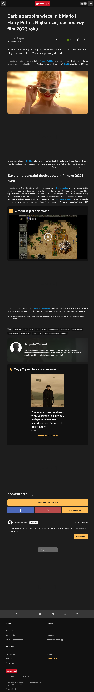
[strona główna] (43, 3)
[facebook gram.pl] (28, 614)
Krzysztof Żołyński (16, 38)
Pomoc (50, 631)
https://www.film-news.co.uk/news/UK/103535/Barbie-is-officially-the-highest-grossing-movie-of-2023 (50, 317)
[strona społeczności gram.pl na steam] (65, 614)
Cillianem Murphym (64, 199)
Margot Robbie (46, 61)
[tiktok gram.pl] (16, 614)
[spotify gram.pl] (53, 614)
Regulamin (10, 635)
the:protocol (52, 658)
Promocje (10, 663)
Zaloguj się (77, 510)
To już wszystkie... (48, 550)
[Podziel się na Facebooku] (77, 39)
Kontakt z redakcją (55, 639)
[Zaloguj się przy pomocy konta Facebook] (20, 510)
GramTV (9, 658)
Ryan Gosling (62, 188)
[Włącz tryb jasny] (83, 3)
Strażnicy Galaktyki (41, 308)
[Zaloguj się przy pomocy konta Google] (48, 510)
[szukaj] (3, 3)
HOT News (10, 654)
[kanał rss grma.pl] (78, 614)
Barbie (67, 64)
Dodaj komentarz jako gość (48, 502)
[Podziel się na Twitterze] (84, 39)
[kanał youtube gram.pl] (41, 614)
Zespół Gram (11, 631)
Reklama (50, 635)
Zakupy (50, 654)
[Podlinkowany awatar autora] (16, 348)
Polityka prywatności (14, 639)
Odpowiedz (80, 536)
